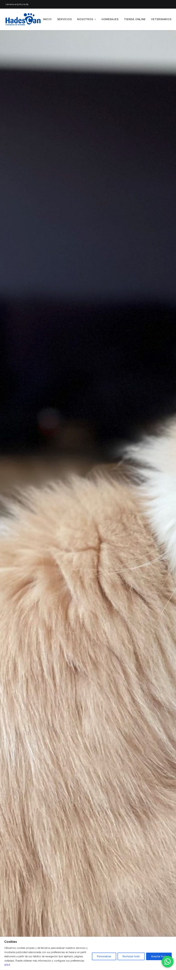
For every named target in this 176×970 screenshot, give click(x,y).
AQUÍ (7, 964)
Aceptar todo (159, 956)
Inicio (47, 19)
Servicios (64, 19)
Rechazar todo (131, 956)
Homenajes (110, 19)
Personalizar (104, 956)
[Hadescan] (23, 19)
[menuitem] (47, 19)
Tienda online (135, 19)
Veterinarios (161, 19)
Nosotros (85, 19)
